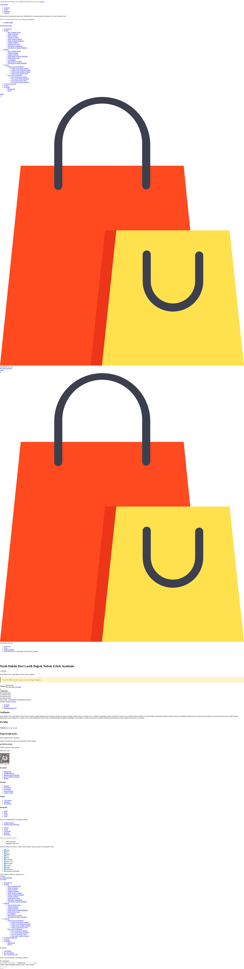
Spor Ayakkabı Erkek (14, 51)
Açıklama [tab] (7, 705)
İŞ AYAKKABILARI (10, 84)
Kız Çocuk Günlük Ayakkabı (20, 82)
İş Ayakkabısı (12, 60)
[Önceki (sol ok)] (1, 968)
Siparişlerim (7, 787)
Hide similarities (11, 841)
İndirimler (7, 802)
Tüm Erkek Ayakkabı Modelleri (17, 63)
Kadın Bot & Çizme (14, 44)
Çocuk (6, 814)
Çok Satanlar (8, 800)
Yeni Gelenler (11, 954)
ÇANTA (6, 85)
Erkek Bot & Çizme (14, 58)
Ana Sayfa (7, 646)
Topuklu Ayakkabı (13, 37)
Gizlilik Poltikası (9, 773)
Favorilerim (7, 789)
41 (9, 728)
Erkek (5, 648)
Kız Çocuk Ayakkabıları (15, 75)
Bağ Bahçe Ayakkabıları (15, 46)
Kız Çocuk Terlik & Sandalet (20, 79)
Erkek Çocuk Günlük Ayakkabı (20, 72)
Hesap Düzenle (8, 791)
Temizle (18, 687)
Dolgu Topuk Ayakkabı (15, 39)
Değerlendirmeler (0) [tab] (10, 708)
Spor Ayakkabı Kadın (14, 32)
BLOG (10, 91)
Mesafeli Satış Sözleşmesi (11, 775)
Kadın (6, 811)
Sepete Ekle (4, 691)
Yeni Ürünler (8, 804)
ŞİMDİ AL (42, 1)
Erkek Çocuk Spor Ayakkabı (20, 68)
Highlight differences (12, 843)
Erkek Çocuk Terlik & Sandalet (20, 70)
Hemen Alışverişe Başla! (28, 19)
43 (13, 728)
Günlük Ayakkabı (13, 42)
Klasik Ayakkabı (9, 649)
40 (7, 728)
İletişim (6, 778)
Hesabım (6, 786)
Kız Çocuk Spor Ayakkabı (19, 77)
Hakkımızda (11, 89)
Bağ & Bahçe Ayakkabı (15, 61)
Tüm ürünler (7, 951)
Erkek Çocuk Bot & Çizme (19, 73)
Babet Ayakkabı (12, 36)
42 (11, 728)
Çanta (5, 816)
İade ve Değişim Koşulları (12, 777)
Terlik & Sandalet (13, 34)
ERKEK (6, 49)
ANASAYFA (7, 29)
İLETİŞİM (7, 87)
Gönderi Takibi (8, 22)
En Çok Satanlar (9, 953)
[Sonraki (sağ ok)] (2, 968)
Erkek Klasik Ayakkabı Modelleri (18, 56)
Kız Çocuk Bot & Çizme (18, 80)
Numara (3, 686)
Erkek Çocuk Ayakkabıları (16, 66)
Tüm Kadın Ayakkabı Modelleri (17, 48)
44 (16, 728)
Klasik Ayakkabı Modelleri (16, 41)
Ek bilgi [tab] (6, 706)
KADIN (6, 30)
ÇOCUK (6, 65)
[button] (4, 4)
